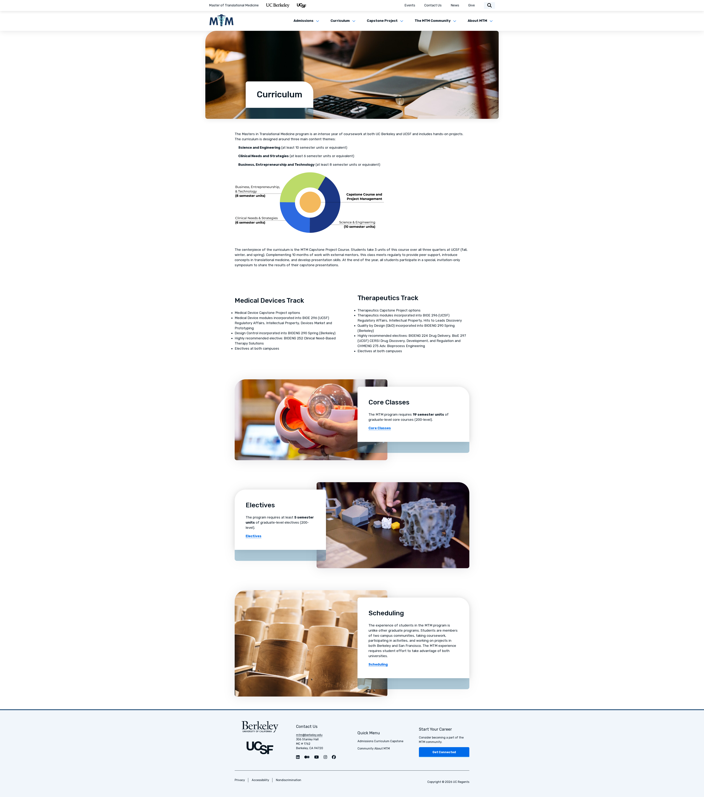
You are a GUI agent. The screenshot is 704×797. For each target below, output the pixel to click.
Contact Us (432, 5)
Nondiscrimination (288, 780)
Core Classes (379, 428)
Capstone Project (382, 21)
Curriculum (340, 21)
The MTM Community (433, 21)
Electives (253, 536)
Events (409, 5)
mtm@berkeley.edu (309, 735)
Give (471, 5)
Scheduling (378, 664)
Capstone (396, 741)
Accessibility (260, 780)
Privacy (240, 780)
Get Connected (444, 752)
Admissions (304, 21)
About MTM (477, 21)
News (455, 5)
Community (366, 748)
